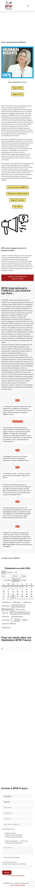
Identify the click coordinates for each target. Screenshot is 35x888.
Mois (3, 572)
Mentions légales (20, 885)
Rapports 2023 (17, 94)
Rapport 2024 (17, 88)
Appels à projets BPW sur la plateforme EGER (17, 278)
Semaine (10, 572)
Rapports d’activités (17, 200)
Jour (15, 572)
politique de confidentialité (17, 875)
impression (6, 628)
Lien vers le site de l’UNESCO (17, 187)
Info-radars (17, 206)
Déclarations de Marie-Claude (17, 193)
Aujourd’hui (16, 580)
